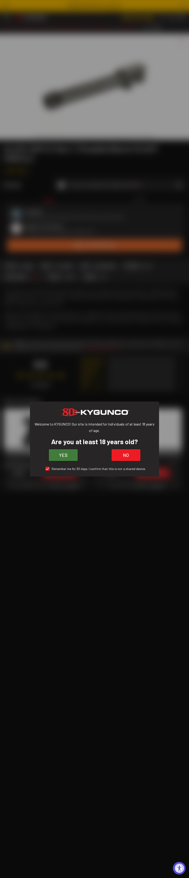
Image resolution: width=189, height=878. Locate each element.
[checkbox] (95, 469)
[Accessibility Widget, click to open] (179, 868)
